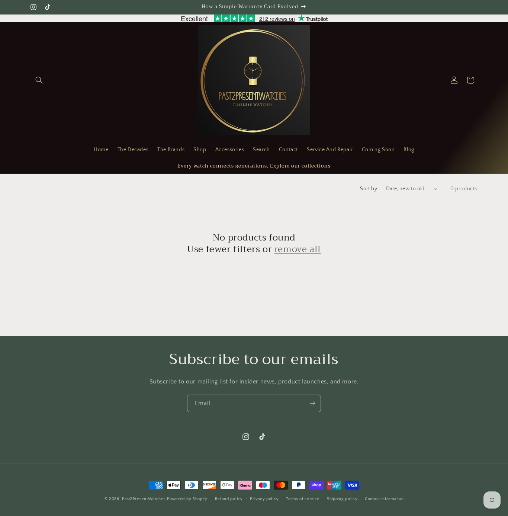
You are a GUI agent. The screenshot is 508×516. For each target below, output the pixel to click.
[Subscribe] (312, 403)
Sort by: (369, 189)
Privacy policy (264, 499)
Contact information (384, 499)
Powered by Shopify (187, 499)
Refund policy (229, 499)
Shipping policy (342, 499)
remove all (297, 249)
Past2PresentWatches (143, 499)
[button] (39, 80)
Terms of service (302, 499)
